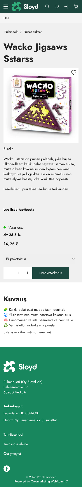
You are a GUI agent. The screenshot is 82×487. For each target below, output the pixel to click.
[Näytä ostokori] (76, 6)
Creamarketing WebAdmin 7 (49, 481)
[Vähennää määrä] (8, 273)
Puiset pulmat (32, 32)
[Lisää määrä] (27, 273)
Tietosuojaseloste (15, 444)
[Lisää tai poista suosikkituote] (74, 73)
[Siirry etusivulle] (25, 6)
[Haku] (47, 6)
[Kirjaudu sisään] (66, 6)
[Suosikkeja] (57, 6)
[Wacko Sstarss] (41, 105)
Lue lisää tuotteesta (18, 209)
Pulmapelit (11, 32)
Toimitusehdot (13, 434)
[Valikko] (6, 6)
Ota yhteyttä (12, 453)
